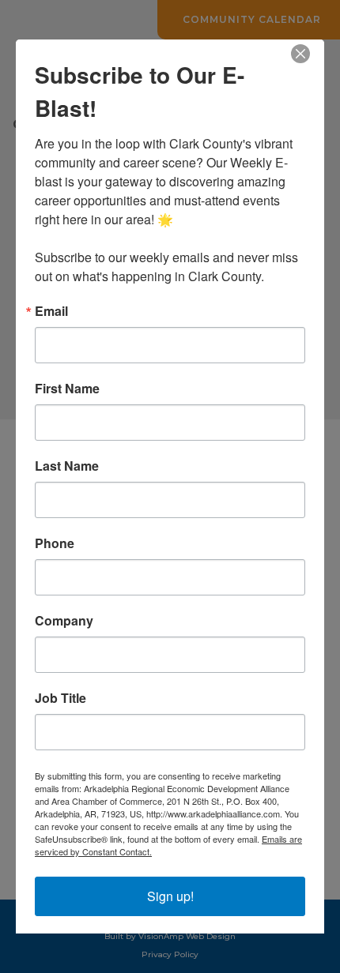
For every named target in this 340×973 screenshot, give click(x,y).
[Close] (309, 53)
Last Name (67, 466)
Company (64, 620)
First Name (67, 388)
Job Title (60, 698)
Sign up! (170, 896)
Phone (54, 543)
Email (51, 311)
